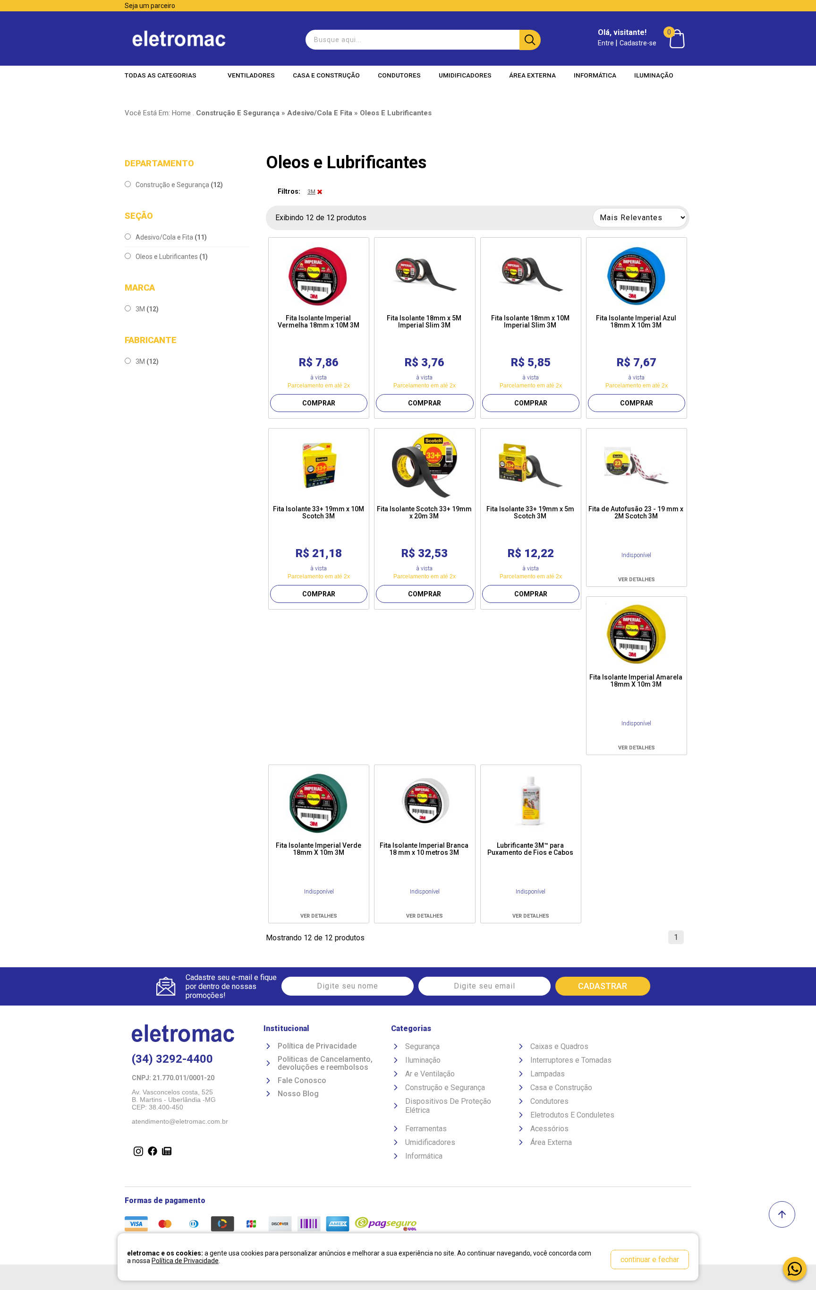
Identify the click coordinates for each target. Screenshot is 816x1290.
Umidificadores (465, 75)
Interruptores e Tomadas (571, 1060)
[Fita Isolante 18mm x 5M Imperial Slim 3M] (424, 274)
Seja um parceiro (150, 5)
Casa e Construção (326, 75)
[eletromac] (179, 38)
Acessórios (549, 1128)
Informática (595, 75)
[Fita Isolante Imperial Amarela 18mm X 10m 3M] (636, 633)
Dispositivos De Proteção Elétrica (448, 1106)
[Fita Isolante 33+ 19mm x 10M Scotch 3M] (318, 465)
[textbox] (422, 40)
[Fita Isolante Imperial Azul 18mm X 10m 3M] (636, 274)
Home (181, 113)
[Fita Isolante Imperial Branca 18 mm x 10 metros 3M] (424, 801)
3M (147, 309)
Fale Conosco (302, 1080)
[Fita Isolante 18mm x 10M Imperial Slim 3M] (530, 274)
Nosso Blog (298, 1094)
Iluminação (653, 75)
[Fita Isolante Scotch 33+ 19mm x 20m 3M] (424, 465)
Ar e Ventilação (430, 1073)
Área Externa (532, 75)
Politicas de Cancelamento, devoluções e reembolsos (325, 1063)
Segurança (422, 1046)
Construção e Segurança (179, 185)
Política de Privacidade (317, 1046)
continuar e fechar (649, 1259)
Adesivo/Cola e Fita (171, 237)
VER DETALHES (636, 579)
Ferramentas (426, 1128)
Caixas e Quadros (559, 1046)
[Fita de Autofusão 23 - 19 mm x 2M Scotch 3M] (636, 465)
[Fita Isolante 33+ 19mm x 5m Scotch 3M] (530, 465)
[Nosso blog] (165, 1152)
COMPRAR (318, 403)
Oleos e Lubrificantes (172, 256)
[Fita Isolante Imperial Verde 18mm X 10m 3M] (318, 801)
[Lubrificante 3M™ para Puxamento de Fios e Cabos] (530, 801)
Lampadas (547, 1073)
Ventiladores (251, 75)
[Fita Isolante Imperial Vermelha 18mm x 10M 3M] (318, 274)
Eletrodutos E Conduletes (572, 1114)
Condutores (399, 75)
